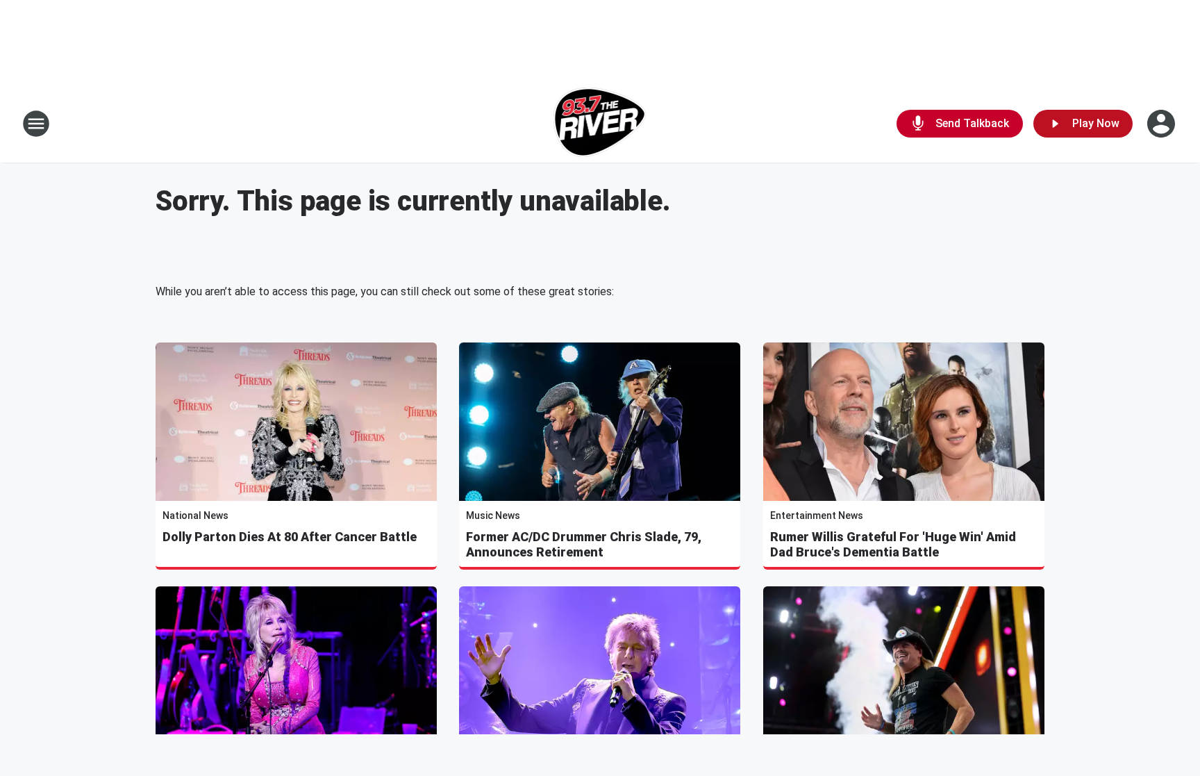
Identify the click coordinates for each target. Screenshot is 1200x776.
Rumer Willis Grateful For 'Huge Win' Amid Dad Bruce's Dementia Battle (893, 544)
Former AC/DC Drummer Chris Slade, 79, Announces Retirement (583, 544)
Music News (493, 515)
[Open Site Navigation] (36, 124)
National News (195, 515)
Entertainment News (816, 515)
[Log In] (1162, 124)
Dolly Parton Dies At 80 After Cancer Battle (289, 536)
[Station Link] (600, 124)
